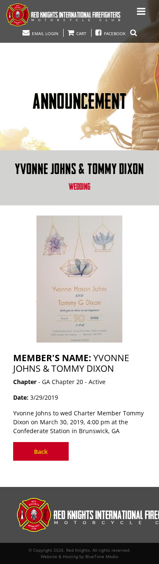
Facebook (115, 33)
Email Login (45, 33)
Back (41, 452)
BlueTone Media (101, 556)
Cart (80, 33)
